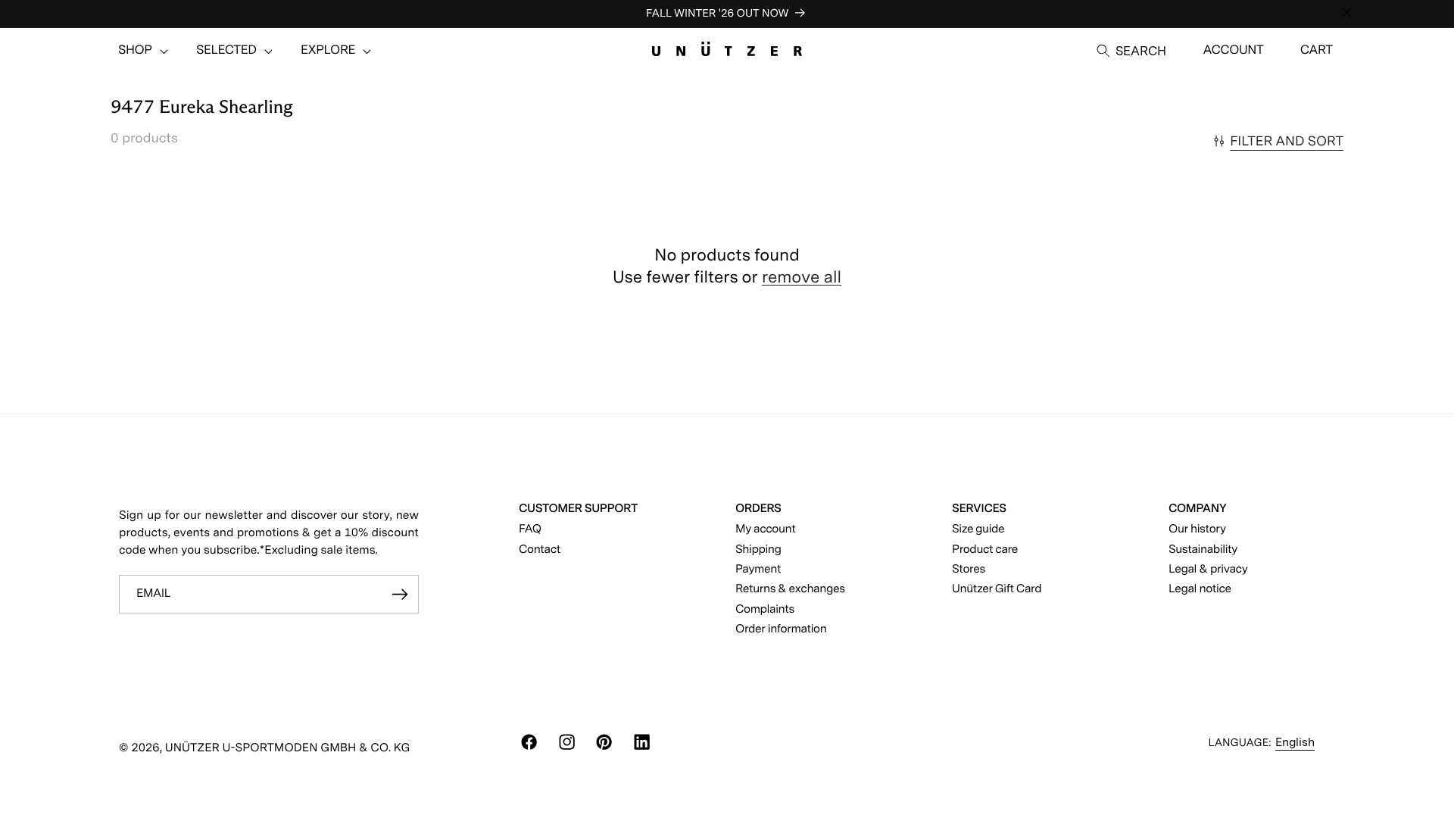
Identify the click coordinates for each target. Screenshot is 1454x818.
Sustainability (1203, 549)
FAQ (530, 528)
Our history (1197, 528)
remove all (801, 277)
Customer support (578, 508)
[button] (135, 51)
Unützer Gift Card (996, 588)
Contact (539, 549)
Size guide (978, 528)
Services (979, 508)
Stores (968, 568)
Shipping (758, 549)
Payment (758, 568)
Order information (780, 628)
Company (1198, 508)
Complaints (764, 608)
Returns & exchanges (790, 588)
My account (765, 528)
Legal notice (1200, 588)
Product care (985, 549)
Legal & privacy (1208, 568)
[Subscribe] (400, 594)
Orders (758, 508)
